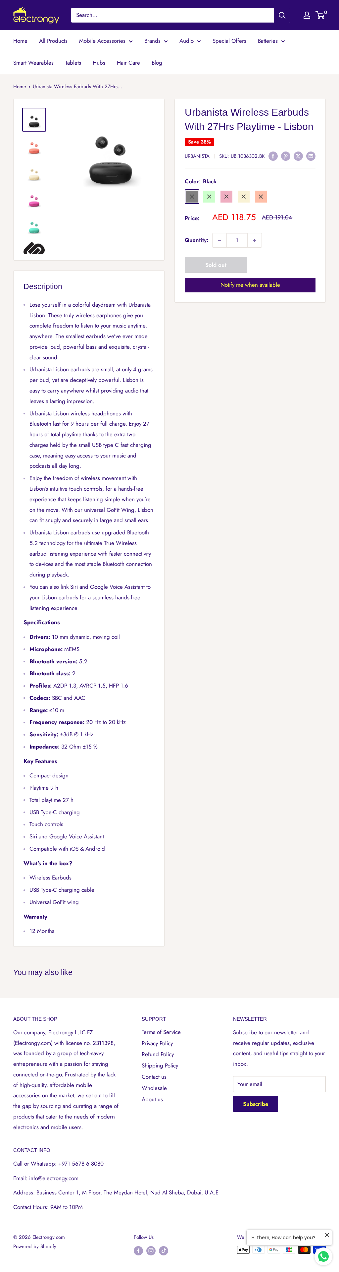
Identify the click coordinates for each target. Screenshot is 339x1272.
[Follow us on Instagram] (151, 1251)
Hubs (99, 63)
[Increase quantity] (255, 240)
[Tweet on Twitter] (298, 156)
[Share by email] (310, 156)
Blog (157, 63)
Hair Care (128, 63)
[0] (320, 15)
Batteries (268, 41)
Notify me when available (250, 285)
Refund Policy (158, 1054)
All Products (53, 41)
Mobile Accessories (102, 41)
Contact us (154, 1077)
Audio (186, 41)
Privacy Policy (157, 1043)
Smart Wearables (33, 63)
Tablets (73, 63)
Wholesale (154, 1088)
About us (152, 1099)
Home (20, 41)
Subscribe (255, 1104)
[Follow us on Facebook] (138, 1251)
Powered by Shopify (34, 1246)
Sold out (215, 265)
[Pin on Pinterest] (285, 156)
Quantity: (196, 240)
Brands (152, 41)
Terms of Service (161, 1032)
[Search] (282, 15)
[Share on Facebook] (273, 156)
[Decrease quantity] (219, 240)
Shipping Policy (160, 1065)
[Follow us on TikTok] (163, 1251)
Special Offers (229, 41)
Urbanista (197, 156)
